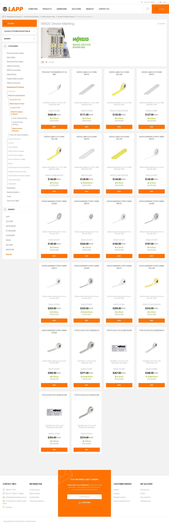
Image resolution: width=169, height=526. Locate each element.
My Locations (145, 497)
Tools (9, 196)
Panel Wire (11, 91)
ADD (54, 127)
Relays (10, 163)
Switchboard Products (15, 87)
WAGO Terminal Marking (17, 123)
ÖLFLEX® (9, 221)
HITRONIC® (10, 235)
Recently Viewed (119, 497)
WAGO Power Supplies (15, 155)
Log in (164, 2)
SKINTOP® (10, 250)
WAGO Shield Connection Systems (19, 175)
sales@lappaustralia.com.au (16, 497)
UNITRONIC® (11, 226)
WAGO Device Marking (17, 130)
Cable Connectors (13, 66)
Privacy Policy (35, 490)
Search (116, 490)
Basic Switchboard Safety (16, 159)
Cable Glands (11, 74)
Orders (142, 493)
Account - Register (149, 2)
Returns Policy (35, 493)
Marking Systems (13, 192)
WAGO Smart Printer (17, 104)
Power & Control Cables (15, 53)
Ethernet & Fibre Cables (15, 62)
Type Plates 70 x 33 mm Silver (119, 330)
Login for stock (54, 120)
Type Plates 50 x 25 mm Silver (86, 395)
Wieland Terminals (14, 139)
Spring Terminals (15, 99)
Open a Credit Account (122, 501)
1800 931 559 (11, 490)
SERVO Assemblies (14, 70)
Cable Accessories (13, 83)
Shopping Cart (145, 501)
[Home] (3, 17)
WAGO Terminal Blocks (16, 95)
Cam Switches (13, 147)
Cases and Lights (13, 201)
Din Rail (10, 143)
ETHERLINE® (11, 231)
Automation (11, 188)
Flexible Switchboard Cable (17, 171)
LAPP (8, 217)
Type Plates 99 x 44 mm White (151, 330)
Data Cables (11, 57)
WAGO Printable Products (17, 113)
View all (9, 254)
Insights (116, 493)
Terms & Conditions (37, 501)
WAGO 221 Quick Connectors (19, 135)
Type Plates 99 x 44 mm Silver (54, 395)
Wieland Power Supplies (16, 151)
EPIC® (8, 240)
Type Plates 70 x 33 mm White (86, 330)
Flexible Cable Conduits (15, 79)
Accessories (12, 184)
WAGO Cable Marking (19, 118)
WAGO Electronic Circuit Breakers (19, 167)
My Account (144, 490)
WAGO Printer (15, 108)
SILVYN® (9, 245)
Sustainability (34, 497)
